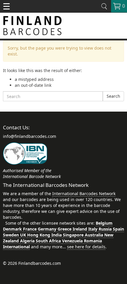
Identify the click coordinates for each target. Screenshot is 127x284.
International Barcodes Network (83, 193)
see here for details (86, 246)
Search (113, 96)
